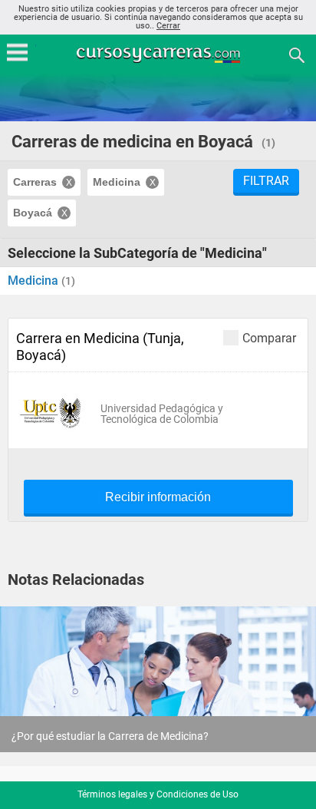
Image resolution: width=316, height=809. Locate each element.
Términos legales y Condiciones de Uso (158, 794)
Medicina (34, 280)
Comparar (269, 338)
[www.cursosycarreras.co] (159, 54)
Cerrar (168, 26)
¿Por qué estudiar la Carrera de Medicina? (110, 736)
